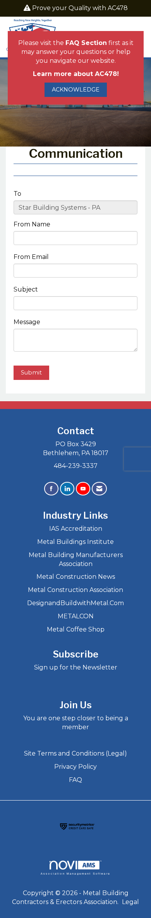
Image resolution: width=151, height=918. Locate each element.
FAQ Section (86, 43)
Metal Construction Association (75, 590)
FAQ (75, 779)
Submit (31, 372)
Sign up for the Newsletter (75, 667)
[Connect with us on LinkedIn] (67, 488)
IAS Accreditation (75, 528)
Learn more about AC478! (76, 74)
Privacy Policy (75, 766)
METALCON (76, 616)
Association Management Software (75, 873)
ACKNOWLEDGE (76, 89)
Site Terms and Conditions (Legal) (75, 753)
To (17, 193)
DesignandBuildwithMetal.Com (75, 603)
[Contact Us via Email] (99, 488)
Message (27, 322)
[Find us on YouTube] (83, 488)
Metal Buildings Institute (75, 541)
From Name (32, 224)
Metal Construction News (75, 576)
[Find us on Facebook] (51, 488)
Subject (26, 289)
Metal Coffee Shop (76, 629)
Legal (130, 902)
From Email (31, 257)
